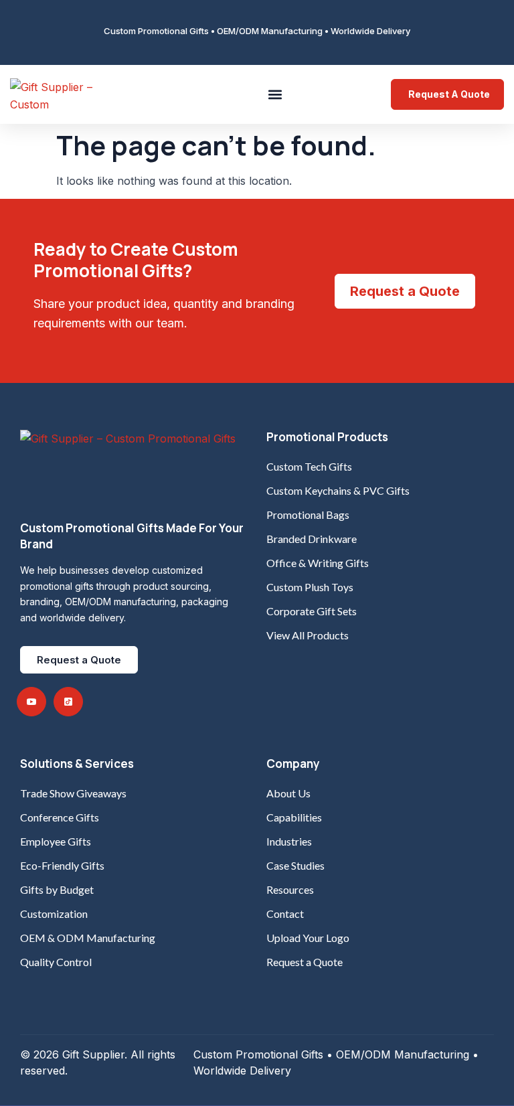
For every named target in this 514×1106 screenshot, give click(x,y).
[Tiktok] (68, 701)
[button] (275, 94)
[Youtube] (31, 701)
